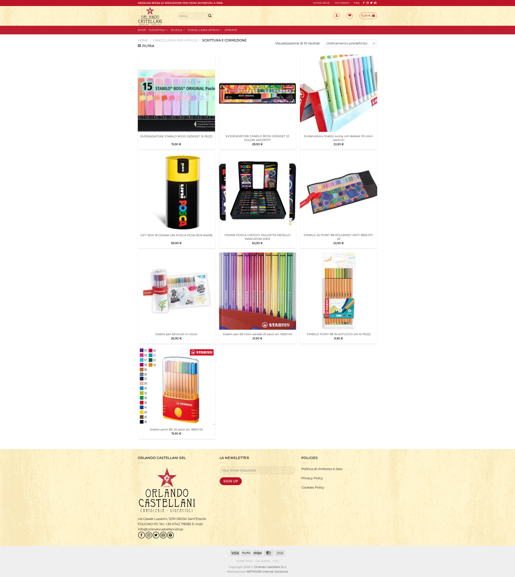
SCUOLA (176, 30)
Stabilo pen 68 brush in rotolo (176, 334)
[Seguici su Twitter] (371, 3)
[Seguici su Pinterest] (170, 535)
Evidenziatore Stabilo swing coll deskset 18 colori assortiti (338, 138)
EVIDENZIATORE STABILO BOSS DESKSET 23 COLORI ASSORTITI (257, 138)
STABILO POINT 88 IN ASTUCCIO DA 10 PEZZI (339, 334)
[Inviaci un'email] (375, 3)
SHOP (142, 30)
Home (143, 40)
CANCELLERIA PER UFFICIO (175, 40)
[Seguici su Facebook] (364, 3)
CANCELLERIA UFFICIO (203, 30)
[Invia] (209, 15)
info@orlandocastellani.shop (160, 529)
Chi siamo (342, 2)
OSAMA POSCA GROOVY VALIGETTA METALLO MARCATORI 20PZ (257, 237)
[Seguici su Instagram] (367, 3)
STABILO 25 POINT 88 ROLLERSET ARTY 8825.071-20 (339, 237)
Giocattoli (157, 30)
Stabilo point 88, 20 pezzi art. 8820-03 (176, 429)
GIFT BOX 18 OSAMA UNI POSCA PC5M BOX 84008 (176, 235)
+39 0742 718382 (178, 524)
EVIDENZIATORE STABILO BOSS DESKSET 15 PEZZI (176, 136)
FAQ (356, 2)
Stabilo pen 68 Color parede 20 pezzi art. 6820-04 (257, 334)
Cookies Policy (312, 487)
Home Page (321, 2)
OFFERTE (231, 30)
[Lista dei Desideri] (349, 16)
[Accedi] (336, 16)
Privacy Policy (312, 478)
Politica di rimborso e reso (322, 469)
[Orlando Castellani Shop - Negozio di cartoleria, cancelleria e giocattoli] (154, 16)
